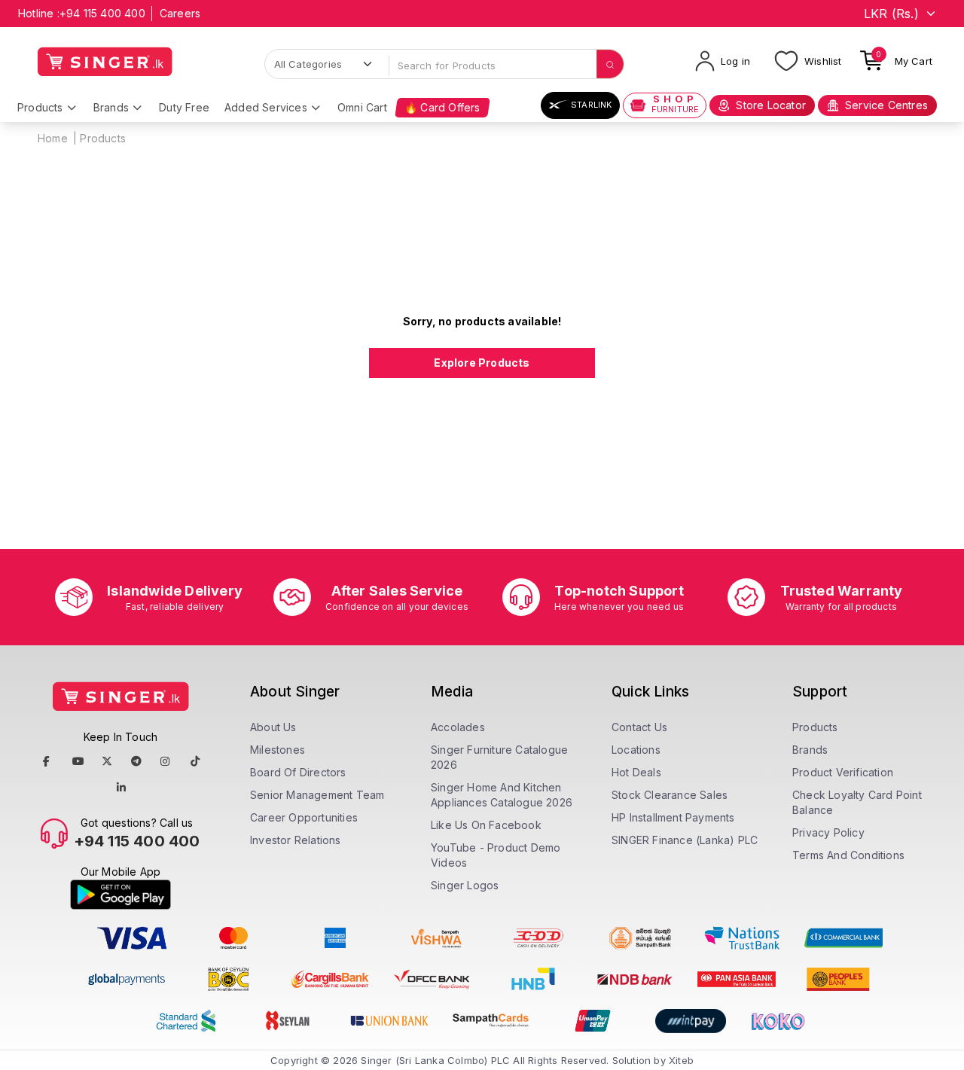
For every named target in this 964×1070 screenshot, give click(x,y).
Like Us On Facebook (486, 825)
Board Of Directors (298, 772)
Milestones (277, 749)
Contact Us (639, 727)
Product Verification (842, 772)
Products (40, 107)
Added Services (265, 107)
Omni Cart (362, 107)
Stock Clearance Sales (670, 794)
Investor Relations (295, 840)
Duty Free (184, 107)
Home (53, 138)
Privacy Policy (828, 832)
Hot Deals (636, 772)
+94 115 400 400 (102, 13)
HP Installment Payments (673, 817)
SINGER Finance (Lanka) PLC (685, 840)
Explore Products (481, 362)
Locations (636, 749)
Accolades (458, 727)
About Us (273, 727)
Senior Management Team (317, 794)
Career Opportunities (304, 817)
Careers (180, 13)
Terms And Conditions (848, 855)
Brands (111, 107)
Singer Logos (465, 885)
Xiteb (681, 1060)
